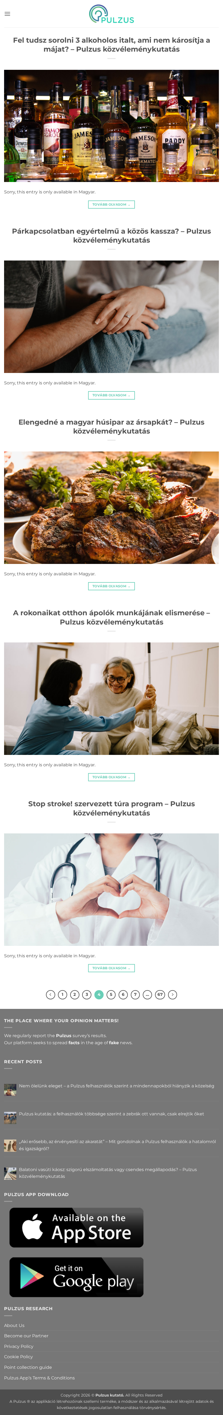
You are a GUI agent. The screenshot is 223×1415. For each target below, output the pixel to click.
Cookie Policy (18, 1356)
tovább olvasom (111, 204)
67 (160, 994)
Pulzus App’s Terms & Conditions (39, 1378)
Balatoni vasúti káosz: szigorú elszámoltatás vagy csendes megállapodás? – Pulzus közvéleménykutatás (108, 1173)
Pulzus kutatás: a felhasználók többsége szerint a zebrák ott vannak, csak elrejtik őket (111, 1113)
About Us (14, 1325)
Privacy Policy (18, 1346)
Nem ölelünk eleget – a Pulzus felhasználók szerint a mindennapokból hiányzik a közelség (116, 1085)
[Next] (172, 994)
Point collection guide (28, 1367)
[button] (7, 13)
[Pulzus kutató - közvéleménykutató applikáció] (111, 13)
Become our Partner (26, 1335)
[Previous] (50, 994)
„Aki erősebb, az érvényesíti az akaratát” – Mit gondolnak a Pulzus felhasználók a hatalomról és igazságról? (117, 1145)
